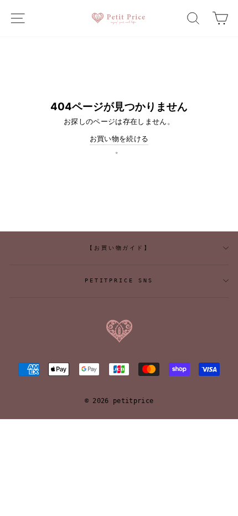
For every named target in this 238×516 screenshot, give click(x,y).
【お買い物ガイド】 (119, 248)
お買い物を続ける (119, 139)
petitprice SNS (119, 280)
